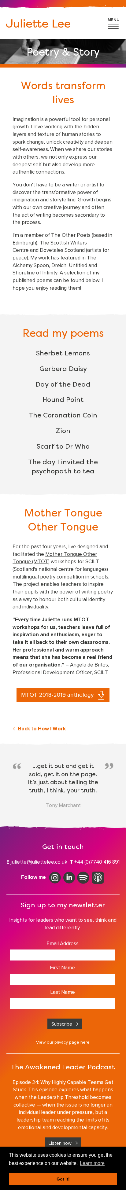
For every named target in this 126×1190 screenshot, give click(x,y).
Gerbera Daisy (63, 369)
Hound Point (63, 400)
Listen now (60, 1143)
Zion (63, 431)
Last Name (62, 992)
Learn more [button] (92, 1163)
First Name (62, 967)
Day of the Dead (63, 384)
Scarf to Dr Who (63, 446)
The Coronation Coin (63, 415)
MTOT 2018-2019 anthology (57, 695)
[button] (113, 22)
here (85, 1042)
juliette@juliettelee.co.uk (39, 862)
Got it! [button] (63, 1179)
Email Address (62, 943)
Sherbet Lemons (63, 353)
